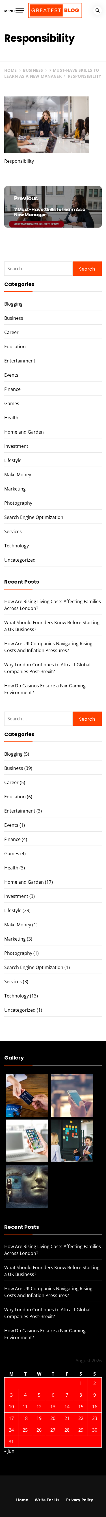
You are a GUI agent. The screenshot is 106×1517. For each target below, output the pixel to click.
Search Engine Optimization (33, 517)
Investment (16, 446)
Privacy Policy (79, 1499)
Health (11, 418)
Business (13, 318)
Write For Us (47, 1499)
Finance (12, 389)
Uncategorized (20, 560)
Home (22, 1499)
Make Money (17, 474)
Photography (18, 503)
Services (13, 531)
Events (11, 375)
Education (15, 346)
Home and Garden (24, 432)
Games (11, 403)
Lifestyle (12, 460)
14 (67, 1406)
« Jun (9, 1451)
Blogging (13, 304)
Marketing (15, 489)
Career (11, 332)
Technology (16, 546)
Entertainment (19, 361)
